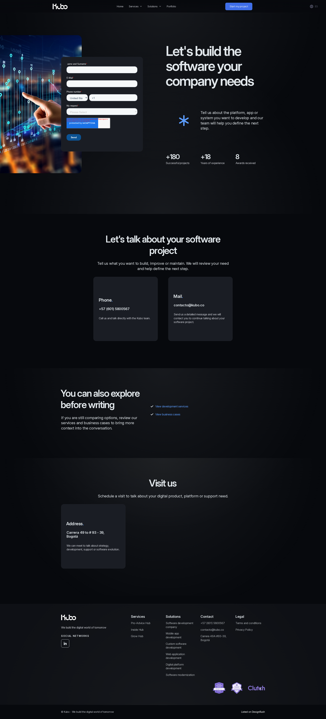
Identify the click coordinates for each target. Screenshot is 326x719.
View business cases (167, 414)
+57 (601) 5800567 (213, 623)
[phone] (125, 309)
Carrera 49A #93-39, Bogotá (213, 638)
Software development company (179, 624)
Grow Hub (137, 636)
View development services (171, 406)
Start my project (239, 6)
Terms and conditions (248, 623)
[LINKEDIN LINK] (65, 643)
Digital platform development (175, 666)
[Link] (219, 688)
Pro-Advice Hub (140, 623)
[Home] (60, 6)
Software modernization (180, 675)
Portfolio (171, 6)
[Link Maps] (93, 536)
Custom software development (176, 645)
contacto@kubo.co (212, 629)
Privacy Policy (244, 629)
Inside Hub (137, 629)
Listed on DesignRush (253, 711)
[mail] (200, 309)
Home (120, 6)
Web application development (175, 656)
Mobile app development (173, 635)
